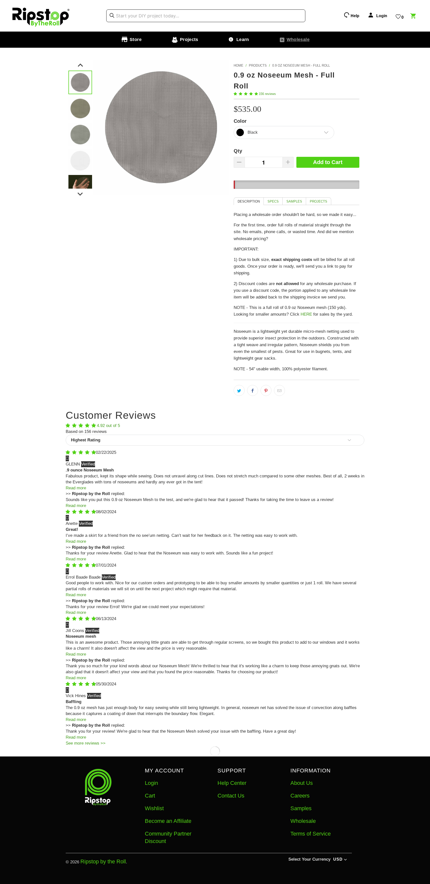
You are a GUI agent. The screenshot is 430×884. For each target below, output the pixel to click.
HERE (306, 314)
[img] (81, 452)
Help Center (231, 783)
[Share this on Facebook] (252, 390)
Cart (150, 796)
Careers (300, 796)
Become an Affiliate (168, 821)
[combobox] (206, 15)
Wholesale (303, 821)
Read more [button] (76, 488)
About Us (301, 783)
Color (240, 121)
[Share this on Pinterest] (266, 390)
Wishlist (154, 808)
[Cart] (414, 16)
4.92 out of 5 (108, 425)
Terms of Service (310, 834)
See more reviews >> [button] (86, 743)
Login (151, 783)
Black (253, 132)
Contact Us (230, 796)
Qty (238, 151)
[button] (246, 94)
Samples (301, 808)
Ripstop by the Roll (103, 861)
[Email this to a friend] (279, 390)
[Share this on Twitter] (239, 390)
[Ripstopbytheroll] (41, 16)
